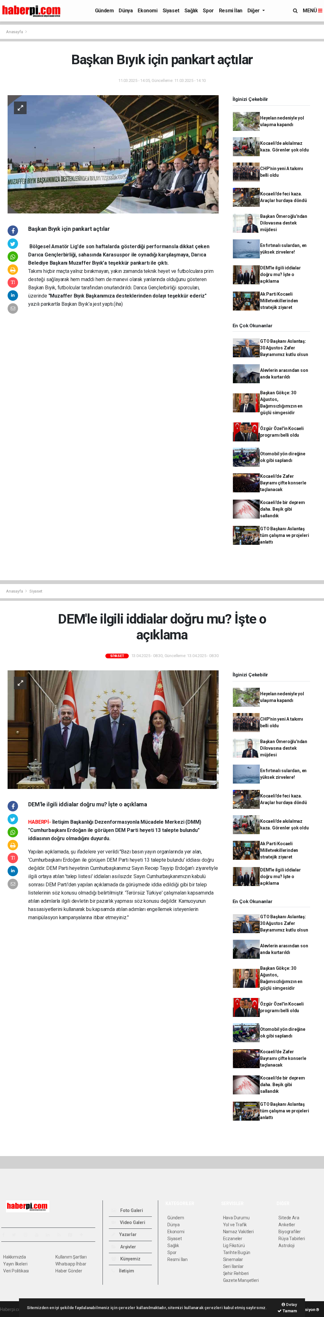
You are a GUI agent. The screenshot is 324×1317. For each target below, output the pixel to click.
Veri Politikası (16, 1270)
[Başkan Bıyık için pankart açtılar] (113, 154)
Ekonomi (147, 11)
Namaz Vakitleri (238, 1231)
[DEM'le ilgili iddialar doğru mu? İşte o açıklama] (113, 729)
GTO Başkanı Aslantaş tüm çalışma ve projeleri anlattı (284, 535)
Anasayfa (15, 31)
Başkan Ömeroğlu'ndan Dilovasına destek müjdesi (283, 223)
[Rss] (61, 1234)
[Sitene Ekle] (84, 1234)
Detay (291, 1304)
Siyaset (171, 11)
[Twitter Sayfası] (16, 1234)
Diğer (254, 11)
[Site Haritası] (73, 1234)
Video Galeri (132, 1222)
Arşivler (127, 1246)
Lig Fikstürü (234, 1245)
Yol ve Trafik (235, 1224)
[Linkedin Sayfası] (50, 1234)
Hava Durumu (236, 1217)
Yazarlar (127, 1234)
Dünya (126, 11)
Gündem (104, 11)
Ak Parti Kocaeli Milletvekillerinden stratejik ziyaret (279, 301)
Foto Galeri (131, 1210)
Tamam (289, 1310)
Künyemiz (129, 1258)
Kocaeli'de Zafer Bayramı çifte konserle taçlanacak (283, 483)
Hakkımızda (14, 1256)
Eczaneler (232, 1238)
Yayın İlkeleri (15, 1263)
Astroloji (286, 1245)
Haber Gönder (68, 1270)
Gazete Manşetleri (241, 1280)
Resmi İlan (230, 11)
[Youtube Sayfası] (39, 1234)
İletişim (126, 1270)
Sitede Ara (288, 1217)
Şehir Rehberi (236, 1273)
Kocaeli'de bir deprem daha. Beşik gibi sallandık (282, 509)
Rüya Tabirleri (291, 1238)
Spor (208, 11)
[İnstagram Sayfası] (28, 1234)
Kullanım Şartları (71, 1256)
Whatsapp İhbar (70, 1263)
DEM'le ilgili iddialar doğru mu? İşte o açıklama (280, 274)
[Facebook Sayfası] (6, 1234)
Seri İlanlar (233, 1266)
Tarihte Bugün (237, 1252)
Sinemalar (233, 1259)
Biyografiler (289, 1231)
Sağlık (191, 11)
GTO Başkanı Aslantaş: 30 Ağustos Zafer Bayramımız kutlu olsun (284, 348)
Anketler (286, 1224)
